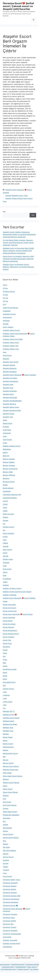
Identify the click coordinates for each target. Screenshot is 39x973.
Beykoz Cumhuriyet (10, 469)
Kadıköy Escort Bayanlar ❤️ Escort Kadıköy (19, 598)
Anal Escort (7, 355)
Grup (5, 566)
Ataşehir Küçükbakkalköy (12, 401)
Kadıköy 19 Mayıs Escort (12, 588)
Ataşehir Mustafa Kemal (12, 410)
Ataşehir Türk (8, 417)
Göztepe (6, 562)
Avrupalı (6, 427)
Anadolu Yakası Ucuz (11, 349)
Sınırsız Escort (8, 857)
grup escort (7, 569)
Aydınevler (7, 433)
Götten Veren (8, 559)
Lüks (4, 705)
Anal (4, 352)
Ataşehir (6, 359)
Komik (5, 666)
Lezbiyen (6, 695)
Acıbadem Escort (9, 314)
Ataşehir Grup (8, 388)
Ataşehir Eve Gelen (10, 378)
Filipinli (5, 543)
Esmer (5, 537)
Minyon (5, 760)
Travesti (6, 870)
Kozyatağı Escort (9, 682)
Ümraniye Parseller (10, 914)
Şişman (5, 854)
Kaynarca (6, 647)
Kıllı (4, 656)
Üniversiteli (7, 937)
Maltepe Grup (8, 728)
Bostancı (6, 478)
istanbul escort (23, 969)
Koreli (5, 673)
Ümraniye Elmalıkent (10, 902)
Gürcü (5, 572)
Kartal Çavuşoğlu (9, 605)
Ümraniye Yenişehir (10, 931)
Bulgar (5, 485)
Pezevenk (6, 818)
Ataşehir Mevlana (9, 404)
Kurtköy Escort (8, 689)
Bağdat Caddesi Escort (11, 446)
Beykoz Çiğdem (9, 462)
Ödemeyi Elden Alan (10, 770)
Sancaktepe (7, 828)
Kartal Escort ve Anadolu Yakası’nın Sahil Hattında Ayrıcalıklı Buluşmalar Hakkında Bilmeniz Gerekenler (18, 258)
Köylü (5, 679)
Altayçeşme (7, 317)
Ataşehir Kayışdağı (10, 397)
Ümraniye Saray (9, 918)
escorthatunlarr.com (8, 969)
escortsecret (5, 964)
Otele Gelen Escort (10, 812)
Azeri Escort (7, 440)
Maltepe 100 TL (9, 711)
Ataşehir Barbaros (9, 368)
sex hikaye (34, 969)
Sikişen (5, 844)
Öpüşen (6, 795)
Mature (5, 750)
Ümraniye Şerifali (9, 921)
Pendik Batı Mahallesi (11, 815)
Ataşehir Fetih (8, 385)
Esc (4, 530)
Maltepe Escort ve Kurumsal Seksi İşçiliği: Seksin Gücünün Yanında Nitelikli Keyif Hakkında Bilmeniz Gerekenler (18, 250)
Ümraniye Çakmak (10, 893)
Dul (4, 524)
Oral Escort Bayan (9, 805)
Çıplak (5, 511)
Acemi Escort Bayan (10, 308)
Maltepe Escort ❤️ (10, 715)
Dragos (5, 520)
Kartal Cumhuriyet (10, 611)
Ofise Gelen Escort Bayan (12, 776)
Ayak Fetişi (7, 430)
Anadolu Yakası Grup (11, 342)
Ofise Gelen (7, 773)
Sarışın (5, 831)
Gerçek (5, 556)
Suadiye (6, 860)
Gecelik (5, 546)
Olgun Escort (8, 789)
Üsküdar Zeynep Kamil (11, 943)
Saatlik (5, 825)
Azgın (5, 443)
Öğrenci (6, 779)
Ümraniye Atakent (9, 886)
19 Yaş (5, 295)
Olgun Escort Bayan (10, 792)
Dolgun (5, 517)
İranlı (4, 575)
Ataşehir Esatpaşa (10, 372)
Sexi (4, 841)
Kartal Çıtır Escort (9, 608)
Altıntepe (6, 321)
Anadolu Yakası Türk (10, 346)
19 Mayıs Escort (9, 291)
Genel (5, 553)
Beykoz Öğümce (9, 475)
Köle (4, 663)
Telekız (5, 867)
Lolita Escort (7, 702)
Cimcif (5, 504)
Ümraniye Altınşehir (10, 883)
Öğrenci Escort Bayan (11, 783)
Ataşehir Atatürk (9, 365)
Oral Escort (7, 802)
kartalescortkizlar (32, 964)
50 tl (4, 304)
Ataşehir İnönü (8, 394)
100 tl (5, 285)
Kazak (5, 650)
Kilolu (5, 653)
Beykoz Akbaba (9, 459)
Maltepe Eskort (8, 721)
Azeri (5, 436)
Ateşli (5, 420)
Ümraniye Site (8, 924)
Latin (5, 692)
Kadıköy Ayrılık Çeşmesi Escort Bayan (17, 592)
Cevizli (5, 501)
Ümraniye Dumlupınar (11, 899)
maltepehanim (20, 967)
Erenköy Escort (8, 527)
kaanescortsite (8, 967)
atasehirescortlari (17, 964)
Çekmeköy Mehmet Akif (12, 495)
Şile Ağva (6, 847)
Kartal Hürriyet (8, 627)
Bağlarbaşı (7, 449)
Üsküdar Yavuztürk (10, 940)
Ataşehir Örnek (8, 414)
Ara (4, 212)
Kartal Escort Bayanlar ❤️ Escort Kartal (18, 614)
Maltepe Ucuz (8, 731)
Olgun (5, 786)
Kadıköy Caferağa (9, 595)
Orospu (5, 808)
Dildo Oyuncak (8, 514)
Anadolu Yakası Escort (11, 330)
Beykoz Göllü (8, 472)
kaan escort (32, 967)
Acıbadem (7, 311)
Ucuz (5, 873)
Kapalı (5, 601)
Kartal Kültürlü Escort (11, 634)
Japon (5, 582)
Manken (6, 734)
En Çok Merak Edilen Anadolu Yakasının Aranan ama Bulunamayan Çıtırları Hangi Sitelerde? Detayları (18, 242)
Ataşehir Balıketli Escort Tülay (16, 196)
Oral (4, 799)
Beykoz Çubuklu (9, 465)
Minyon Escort (8, 763)
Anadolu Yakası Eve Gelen (13, 339)
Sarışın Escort (8, 834)
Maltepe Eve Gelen (10, 724)
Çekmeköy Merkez (10, 498)
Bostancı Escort (9, 482)
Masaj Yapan (8, 737)
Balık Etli (6, 456)
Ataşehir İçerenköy (10, 391)
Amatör (5, 324)
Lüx (4, 708)
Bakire (5, 452)
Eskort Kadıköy (8, 533)
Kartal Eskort (8, 621)
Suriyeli (5, 863)
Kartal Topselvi (8, 637)
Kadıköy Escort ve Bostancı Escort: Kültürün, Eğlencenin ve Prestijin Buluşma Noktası (18, 267)
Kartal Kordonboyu (10, 630)
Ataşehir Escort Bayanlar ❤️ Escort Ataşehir (19, 375)
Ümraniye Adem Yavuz (11, 880)
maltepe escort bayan (11, 718)
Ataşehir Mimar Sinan (11, 407)
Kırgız (5, 660)
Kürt (4, 685)
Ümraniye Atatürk (9, 889)
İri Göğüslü (7, 579)
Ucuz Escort (7, 876)
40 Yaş (5, 301)
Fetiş (4, 540)
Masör (5, 740)
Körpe (5, 676)
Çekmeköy (7, 491)
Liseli (5, 698)
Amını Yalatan (8, 327)
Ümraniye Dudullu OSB (11, 896)
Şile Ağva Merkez (9, 850)
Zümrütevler (7, 947)
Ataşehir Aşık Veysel (10, 362)
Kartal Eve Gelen (9, 624)
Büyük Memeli (8, 488)
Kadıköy (6, 585)
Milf (4, 757)
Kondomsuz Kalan (9, 669)
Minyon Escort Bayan (11, 766)
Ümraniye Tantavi (9, 927)
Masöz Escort (8, 744)
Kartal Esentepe (9, 617)
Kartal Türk (7, 640)
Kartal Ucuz (7, 643)
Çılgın (5, 507)
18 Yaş (5, 288)
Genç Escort (7, 550)
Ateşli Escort (7, 423)
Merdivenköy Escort (10, 753)
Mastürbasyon (8, 747)
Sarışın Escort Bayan (10, 838)
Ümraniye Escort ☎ (10, 905)
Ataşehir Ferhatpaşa (10, 381)
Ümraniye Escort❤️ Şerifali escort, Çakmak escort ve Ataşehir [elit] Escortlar (18, 6)
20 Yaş (5, 298)
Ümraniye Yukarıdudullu (12, 934)
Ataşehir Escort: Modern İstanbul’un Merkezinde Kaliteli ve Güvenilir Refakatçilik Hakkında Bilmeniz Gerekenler (19, 234)
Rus (4, 821)
